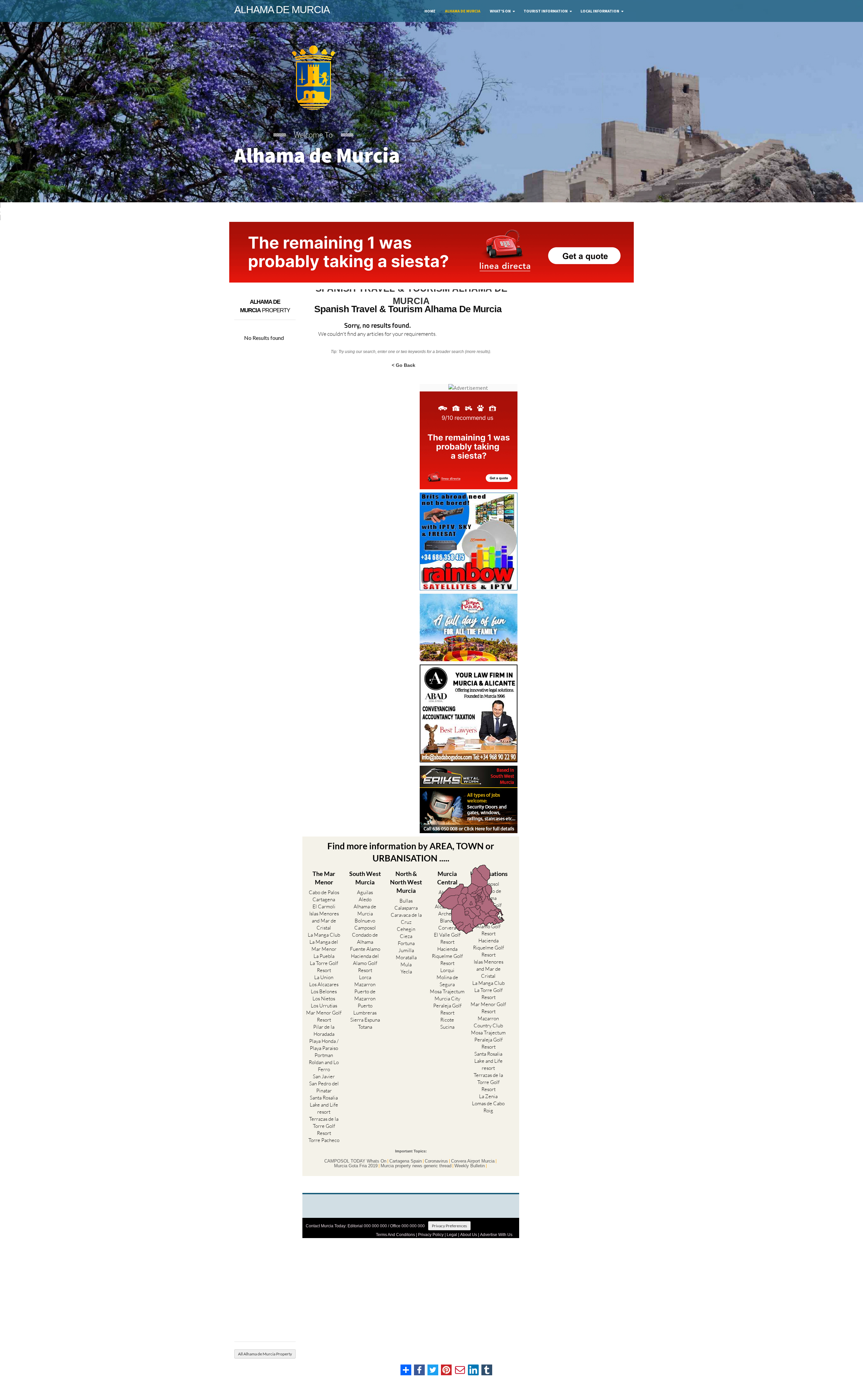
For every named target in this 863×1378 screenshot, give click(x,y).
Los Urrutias (324, 1005)
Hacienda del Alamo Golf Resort (365, 963)
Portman (324, 1055)
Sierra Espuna (365, 1020)
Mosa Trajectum (447, 991)
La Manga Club (324, 935)
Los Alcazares (323, 984)
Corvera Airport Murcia (473, 1161)
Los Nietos (324, 998)
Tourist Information (546, 10)
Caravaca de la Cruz (406, 918)
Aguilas (365, 892)
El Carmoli (324, 906)
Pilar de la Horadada (323, 1030)
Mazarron (365, 984)
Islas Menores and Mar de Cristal (324, 920)
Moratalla (406, 957)
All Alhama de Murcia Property (265, 1353)
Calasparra (406, 908)
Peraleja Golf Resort (447, 1009)
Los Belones (324, 991)
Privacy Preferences (449, 1225)
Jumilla (406, 950)
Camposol (365, 928)
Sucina (447, 1027)
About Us (468, 1234)
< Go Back (403, 365)
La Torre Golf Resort (324, 966)
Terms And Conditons (395, 1234)
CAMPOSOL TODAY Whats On (355, 1161)
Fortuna (406, 943)
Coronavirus (436, 1161)
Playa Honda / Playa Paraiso (323, 1044)
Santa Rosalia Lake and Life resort (324, 1104)
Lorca (365, 977)
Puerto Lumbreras (365, 1009)
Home (430, 10)
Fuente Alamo (365, 949)
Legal (452, 1234)
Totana (365, 1027)
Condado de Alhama (365, 938)
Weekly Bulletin (469, 1166)
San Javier (324, 1076)
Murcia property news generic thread (416, 1166)
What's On (500, 10)
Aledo (365, 899)
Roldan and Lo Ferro (324, 1066)
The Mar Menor (324, 878)
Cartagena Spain (405, 1161)
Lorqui (447, 970)
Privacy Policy (431, 1234)
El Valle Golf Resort (447, 938)
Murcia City (447, 998)
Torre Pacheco (323, 1140)
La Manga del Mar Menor (323, 945)
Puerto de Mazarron (365, 995)
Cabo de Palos (324, 892)
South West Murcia (365, 878)
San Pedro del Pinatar (324, 1087)
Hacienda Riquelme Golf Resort (447, 956)
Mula (406, 964)
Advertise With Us (496, 1234)
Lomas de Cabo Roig (488, 1107)
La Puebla (324, 956)
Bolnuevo (365, 920)
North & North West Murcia (406, 882)
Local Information (600, 10)
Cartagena (324, 899)
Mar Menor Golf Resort (323, 1016)
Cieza (406, 936)
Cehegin (406, 929)
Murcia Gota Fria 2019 (356, 1166)
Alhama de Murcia (462, 10)
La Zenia (488, 1096)
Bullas (406, 901)
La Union (323, 977)
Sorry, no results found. (377, 326)
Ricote (447, 1020)
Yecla (406, 971)
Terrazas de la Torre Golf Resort (323, 1126)
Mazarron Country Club (488, 1022)
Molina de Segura (447, 981)
